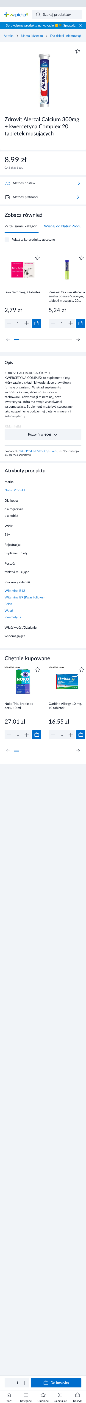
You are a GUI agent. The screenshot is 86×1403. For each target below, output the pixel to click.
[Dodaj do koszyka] (36, 323)
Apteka (9, 36)
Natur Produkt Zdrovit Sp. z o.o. (38, 451)
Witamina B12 (15, 590)
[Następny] (77, 339)
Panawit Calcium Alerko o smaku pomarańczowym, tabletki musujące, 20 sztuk (67, 296)
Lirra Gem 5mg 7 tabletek (22, 292)
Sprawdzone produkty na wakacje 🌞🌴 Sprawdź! (41, 25)
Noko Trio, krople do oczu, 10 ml (19, 706)
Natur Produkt (15, 490)
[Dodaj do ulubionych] (77, 51)
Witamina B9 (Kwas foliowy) (24, 597)
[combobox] (57, 14)
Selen (8, 604)
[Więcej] (77, 197)
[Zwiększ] (24, 1382)
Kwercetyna (13, 617)
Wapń (9, 610)
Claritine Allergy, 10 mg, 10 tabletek (65, 706)
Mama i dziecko (32, 36)
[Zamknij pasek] (80, 25)
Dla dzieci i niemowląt (65, 36)
